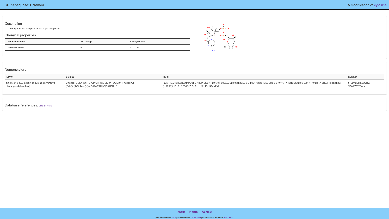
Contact (207, 212)
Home (193, 212)
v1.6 (174, 217)
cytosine (380, 4)
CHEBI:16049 (45, 105)
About (181, 212)
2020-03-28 (229, 217)
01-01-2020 (196, 217)
